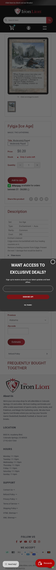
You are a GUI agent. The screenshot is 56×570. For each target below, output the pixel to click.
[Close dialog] (53, 262)
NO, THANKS (28, 305)
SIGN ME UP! (28, 297)
